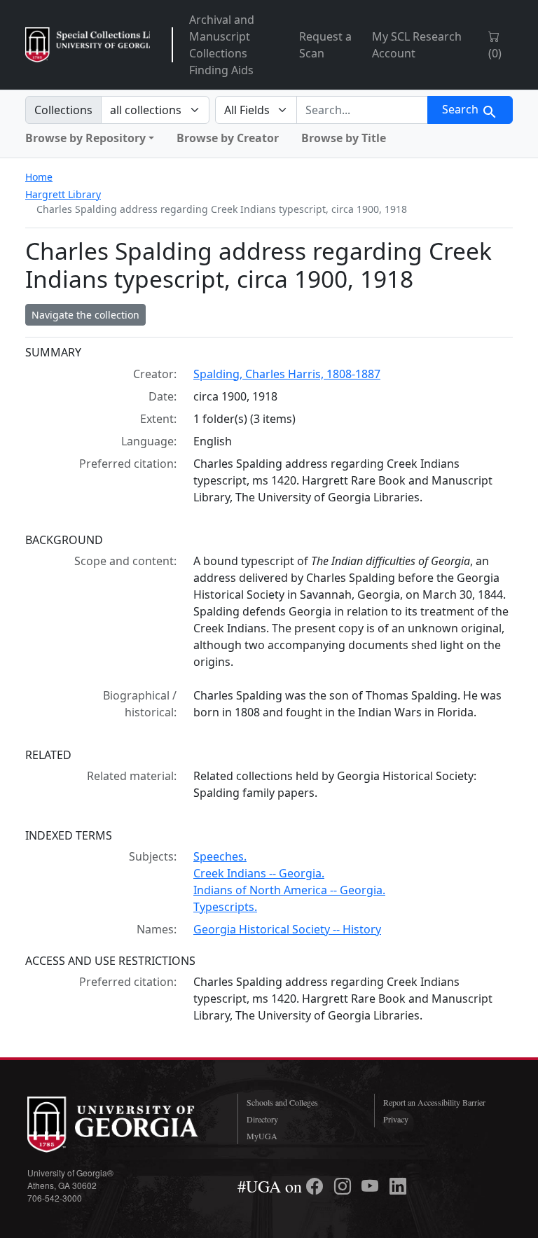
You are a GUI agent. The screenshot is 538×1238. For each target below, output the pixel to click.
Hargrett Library (63, 194)
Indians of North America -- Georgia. (289, 890)
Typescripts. (225, 906)
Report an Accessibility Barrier (434, 1102)
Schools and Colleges (282, 1102)
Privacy (395, 1119)
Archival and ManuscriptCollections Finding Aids (221, 45)
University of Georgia (121, 1125)
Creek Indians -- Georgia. (258, 873)
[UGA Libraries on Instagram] (344, 1186)
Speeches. (220, 856)
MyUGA (262, 1135)
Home (39, 176)
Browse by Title (343, 138)
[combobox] (362, 110)
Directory (262, 1119)
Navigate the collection (85, 314)
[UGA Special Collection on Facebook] (316, 1186)
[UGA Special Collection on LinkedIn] (397, 1186)
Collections (63, 110)
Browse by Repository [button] (85, 138)
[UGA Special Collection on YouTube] (371, 1186)
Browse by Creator (228, 138)
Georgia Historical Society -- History (287, 929)
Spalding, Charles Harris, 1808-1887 (286, 374)
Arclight (87, 44)
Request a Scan (325, 45)
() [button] (495, 53)
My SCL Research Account (417, 45)
